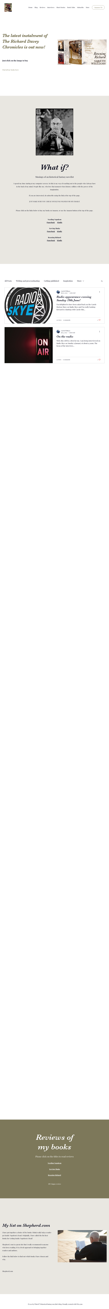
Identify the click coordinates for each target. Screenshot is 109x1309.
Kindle (59, 222)
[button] (42, 7)
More (79, 281)
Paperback (51, 222)
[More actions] (100, 292)
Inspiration (68, 281)
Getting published (51, 281)
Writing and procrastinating (28, 281)
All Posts (8, 281)
